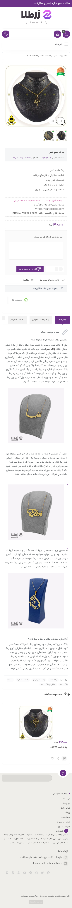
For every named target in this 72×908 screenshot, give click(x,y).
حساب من (65, 817)
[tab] (62, 320)
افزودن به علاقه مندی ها (49, 280)
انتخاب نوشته (64, 758)
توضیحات (62, 320)
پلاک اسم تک (46, 56)
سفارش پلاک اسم (48, 684)
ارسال (52, 190)
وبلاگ (67, 813)
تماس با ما (65, 808)
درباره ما (66, 803)
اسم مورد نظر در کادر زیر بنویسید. (48, 237)
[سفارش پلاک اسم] (36, 17)
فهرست (59, 44)
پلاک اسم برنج (39, 680)
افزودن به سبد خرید (28, 269)
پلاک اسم (58, 56)
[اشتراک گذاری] (52, 121)
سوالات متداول (64, 826)
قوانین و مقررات (63, 822)
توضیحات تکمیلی (40, 320)
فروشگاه (66, 799)
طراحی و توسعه (35, 902)
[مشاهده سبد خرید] (66, 34)
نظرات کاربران (17, 320)
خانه (65, 56)
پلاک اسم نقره (22, 680)
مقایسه (26, 280)
